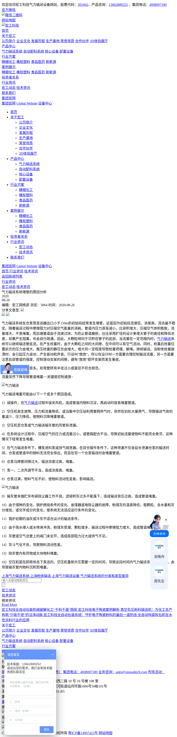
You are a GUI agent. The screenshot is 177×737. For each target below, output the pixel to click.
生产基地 (53, 41)
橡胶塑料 (23, 62)
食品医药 (38, 62)
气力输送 (164, 339)
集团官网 (9, 98)
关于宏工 (9, 36)
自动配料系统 (33, 51)
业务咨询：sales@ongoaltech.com (122, 672)
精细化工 (9, 62)
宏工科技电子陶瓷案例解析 (99, 609)
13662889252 (118, 4)
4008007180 (158, 4)
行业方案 (9, 56)
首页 (5, 30)
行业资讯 (9, 82)
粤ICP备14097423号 (83, 733)
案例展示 (9, 67)
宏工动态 (9, 88)
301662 (83, 4)
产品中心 (9, 46)
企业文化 (23, 41)
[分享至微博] (3, 315)
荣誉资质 (67, 41)
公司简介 (9, 41)
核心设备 (52, 51)
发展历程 (38, 41)
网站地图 (105, 733)
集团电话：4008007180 (80, 672)
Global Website (26, 103)
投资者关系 (10, 77)
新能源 (51, 62)
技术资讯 (23, 88)
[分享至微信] (22, 310)
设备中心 (45, 103)
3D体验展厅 (99, 41)
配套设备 (66, 51)
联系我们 (9, 93)
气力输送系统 (12, 51)
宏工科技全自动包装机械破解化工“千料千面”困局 (40, 609)
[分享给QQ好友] (7, 315)
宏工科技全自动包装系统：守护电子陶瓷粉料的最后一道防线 (91, 615)
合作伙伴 (82, 41)
